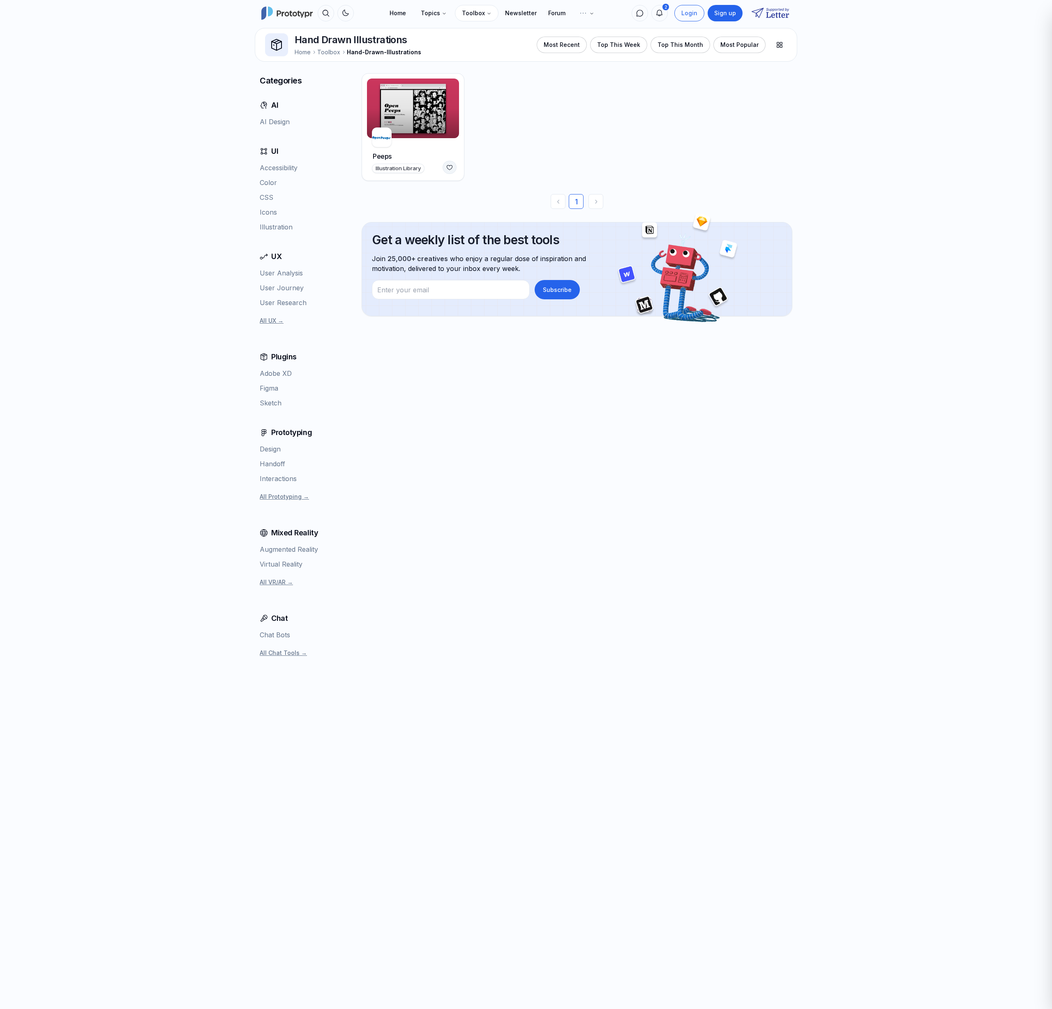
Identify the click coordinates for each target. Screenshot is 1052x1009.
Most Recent (562, 44)
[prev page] (558, 201)
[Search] (326, 13)
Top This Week (618, 44)
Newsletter (521, 12)
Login (689, 12)
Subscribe (557, 289)
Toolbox (473, 12)
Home (398, 12)
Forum (556, 12)
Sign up (725, 12)
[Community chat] (640, 13)
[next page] (595, 201)
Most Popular (739, 44)
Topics (430, 12)
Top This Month (680, 44)
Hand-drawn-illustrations (384, 52)
